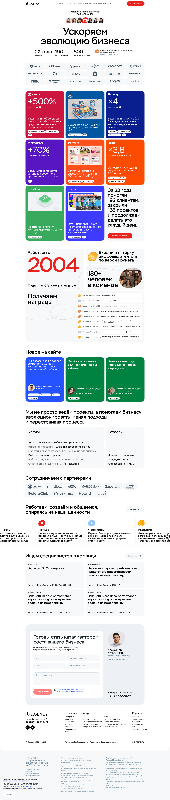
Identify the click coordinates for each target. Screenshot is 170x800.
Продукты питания (139, 729)
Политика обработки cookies (76, 742)
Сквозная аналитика (112, 722)
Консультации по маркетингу (115, 724)
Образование (116, 464)
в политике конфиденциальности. (20, 786)
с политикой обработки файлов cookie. (16, 781)
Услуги (69, 3)
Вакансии (87, 3)
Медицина (114, 459)
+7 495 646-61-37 (119, 696)
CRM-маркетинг (70, 464)
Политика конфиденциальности (103, 742)
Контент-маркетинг (90, 724)
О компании (97, 3)
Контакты (107, 3)
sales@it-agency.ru (120, 692)
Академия (78, 3)
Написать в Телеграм (118, 659)
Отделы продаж (89, 719)
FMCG (131, 464)
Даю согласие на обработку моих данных (70, 690)
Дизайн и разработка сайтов (73, 447)
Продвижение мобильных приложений (59, 442)
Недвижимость (131, 455)
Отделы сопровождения (92, 722)
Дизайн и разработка (112, 719)
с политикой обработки (75, 691)
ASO (106, 717)
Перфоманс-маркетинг (92, 727)
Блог (67, 732)
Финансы (114, 455)
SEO (31, 442)
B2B (125, 459)
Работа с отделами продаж (44, 455)
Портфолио (60, 3)
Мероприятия (70, 729)
